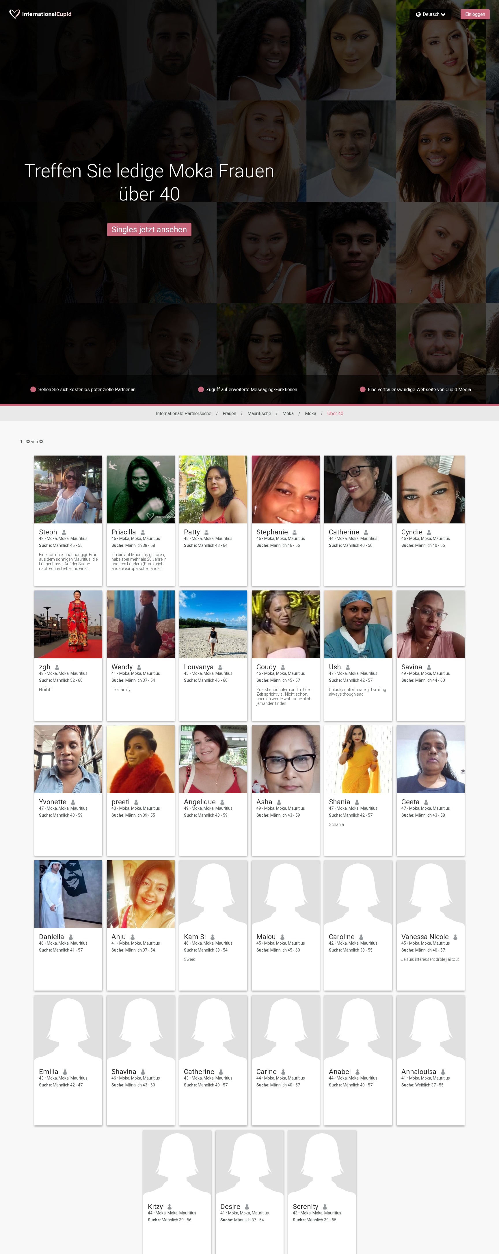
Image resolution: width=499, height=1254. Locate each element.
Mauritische (259, 413)
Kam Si (195, 937)
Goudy (266, 667)
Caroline (342, 937)
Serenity (305, 1207)
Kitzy (155, 1207)
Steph (48, 532)
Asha (264, 802)
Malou (266, 937)
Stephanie (272, 532)
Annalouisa (418, 1072)
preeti (120, 802)
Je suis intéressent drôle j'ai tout (430, 959)
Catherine (344, 532)
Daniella (51, 937)
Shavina (123, 1072)
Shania (339, 802)
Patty (192, 532)
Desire (230, 1207)
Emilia (48, 1072)
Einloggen (475, 14)
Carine (266, 1072)
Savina (411, 667)
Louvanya (199, 667)
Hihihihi (45, 689)
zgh (45, 667)
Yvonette (52, 802)
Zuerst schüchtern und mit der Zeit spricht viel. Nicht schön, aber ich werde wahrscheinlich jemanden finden (283, 696)
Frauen (229, 413)
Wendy (122, 667)
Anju (118, 937)
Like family (121, 689)
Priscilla (123, 532)
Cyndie (411, 532)
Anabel (340, 1072)
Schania (336, 824)
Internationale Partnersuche (183, 413)
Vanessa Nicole (425, 937)
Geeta (410, 802)
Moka (288, 413)
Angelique (200, 802)
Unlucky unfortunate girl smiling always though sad (357, 691)
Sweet (189, 959)
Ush (335, 667)
